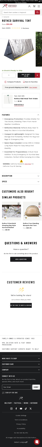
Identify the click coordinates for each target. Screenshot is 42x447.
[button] (21, 1)
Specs (4, 181)
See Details (33, 87)
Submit (36, 387)
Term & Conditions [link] (21, 420)
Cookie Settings (21, 415)
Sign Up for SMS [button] (11, 393)
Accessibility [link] (21, 428)
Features (6, 115)
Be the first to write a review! (21, 305)
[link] (29, 6)
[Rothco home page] (9, 6)
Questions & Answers (21, 243)
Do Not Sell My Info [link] (21, 433)
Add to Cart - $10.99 (26, 75)
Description (7, 176)
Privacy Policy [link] (21, 424)
